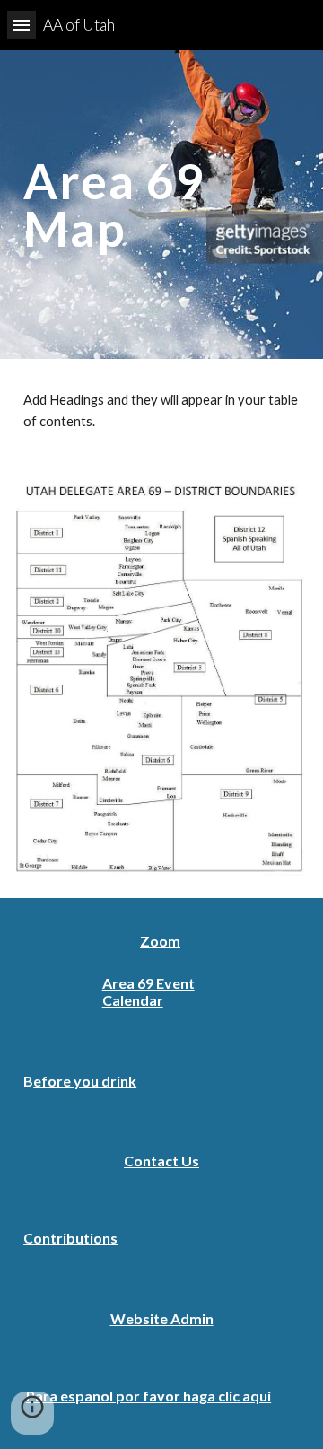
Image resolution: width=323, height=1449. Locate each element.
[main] (161, 205)
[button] (21, 24)
